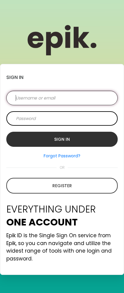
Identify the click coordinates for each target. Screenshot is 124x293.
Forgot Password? (62, 156)
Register (62, 186)
